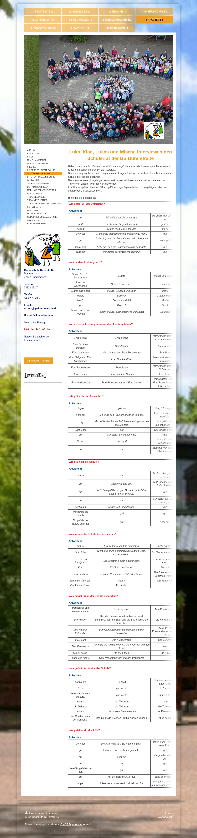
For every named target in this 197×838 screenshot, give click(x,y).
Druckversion (37, 813)
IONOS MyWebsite (71, 824)
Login (168, 813)
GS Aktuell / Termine (38, 360)
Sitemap (53, 813)
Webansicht (165, 816)
